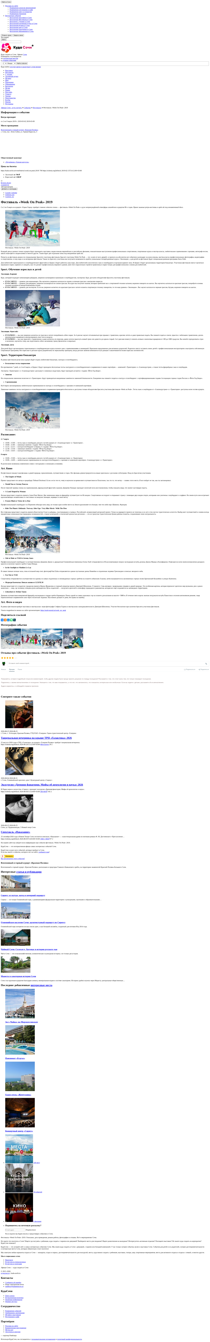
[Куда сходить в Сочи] (25, 52)
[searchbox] (105, 39)
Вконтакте (9, 1260)
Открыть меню (6, 35)
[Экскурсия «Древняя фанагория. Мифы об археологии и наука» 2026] (105, 761)
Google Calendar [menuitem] (11, 193)
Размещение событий (13, 1311)
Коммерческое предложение (15, 1328)
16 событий (37, 1192)
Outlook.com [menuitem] (9, 195)
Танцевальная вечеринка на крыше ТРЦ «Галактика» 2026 (36, 737)
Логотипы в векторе (12, 1332)
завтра (18, 67)
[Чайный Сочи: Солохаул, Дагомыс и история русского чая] (15, 945)
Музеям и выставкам (13, 1315)
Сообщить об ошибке (13, 1282)
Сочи (25, 54)
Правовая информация (13, 1300)
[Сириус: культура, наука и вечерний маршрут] (15, 891)
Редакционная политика (14, 1298)
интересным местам (10, 58)
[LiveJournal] (14, 620)
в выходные (25, 67)
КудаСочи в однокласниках (15, 1262)
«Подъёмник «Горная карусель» (17, 162)
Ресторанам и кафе (12, 1317)
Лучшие (12, 669)
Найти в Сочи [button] (6, 2)
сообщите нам (43, 852)
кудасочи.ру (5, 1273)
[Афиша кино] (19, 1221)
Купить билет (6, 183)
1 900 (45, 839)
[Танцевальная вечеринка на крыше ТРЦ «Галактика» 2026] (105, 714)
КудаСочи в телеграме (13, 1264)
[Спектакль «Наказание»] (105, 808)
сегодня (13, 67)
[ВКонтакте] (2, 620)
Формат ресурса (11, 1302)
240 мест (36, 1163)
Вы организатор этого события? (13, 859)
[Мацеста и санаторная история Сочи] (15, 972)
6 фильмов (37, 1221)
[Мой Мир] (8, 620)
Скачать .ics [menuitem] (9, 197)
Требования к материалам (14, 1313)
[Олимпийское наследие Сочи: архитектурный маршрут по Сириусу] (15, 918)
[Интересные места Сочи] (19, 1163)
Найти (4, 39)
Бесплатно (44, 744)
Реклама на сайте (11, 1326)
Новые (3, 669)
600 (43, 791)
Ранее (20, 669)
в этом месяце (36, 67)
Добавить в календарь (9, 189)
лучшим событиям (9, 60)
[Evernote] (11, 620)
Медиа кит (9, 1330)
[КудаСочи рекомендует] (19, 1192)
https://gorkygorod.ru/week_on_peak (53, 610)
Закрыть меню (18, 35)
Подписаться (31, 1230)
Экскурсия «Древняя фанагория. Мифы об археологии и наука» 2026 (42, 784)
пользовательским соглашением (43, 1339)
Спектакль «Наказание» (15, 832)
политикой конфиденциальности (69, 1339)
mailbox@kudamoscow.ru (14, 1286)
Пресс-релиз (9, 1296)
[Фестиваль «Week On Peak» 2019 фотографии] (11, 648)
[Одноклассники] (5, 620)
